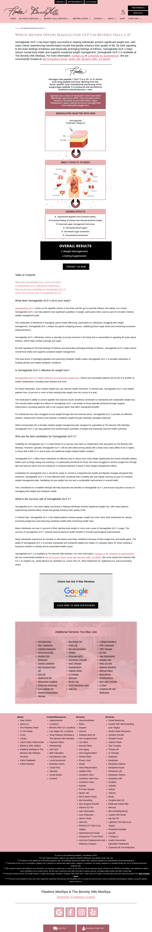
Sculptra (112, 782)
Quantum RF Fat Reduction (121, 847)
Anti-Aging (84, 749)
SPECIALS (138, 13)
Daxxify (111, 833)
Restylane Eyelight (117, 829)
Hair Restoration (107, 656)
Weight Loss (105, 660)
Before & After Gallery (30, 746)
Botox (81, 724)
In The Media (26, 731)
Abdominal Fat (45, 678)
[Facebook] (70, 912)
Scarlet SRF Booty (117, 815)
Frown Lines (85, 760)
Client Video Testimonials (32, 742)
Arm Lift (41, 674)
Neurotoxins (105, 674)
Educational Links (58, 756)
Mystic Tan (74, 681)
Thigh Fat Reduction (47, 685)
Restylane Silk (115, 778)
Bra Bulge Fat (75, 641)
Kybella (82, 786)
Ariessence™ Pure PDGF (91, 836)
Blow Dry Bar (106, 663)
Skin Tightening (45, 645)
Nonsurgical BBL (46, 652)
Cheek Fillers (85, 756)
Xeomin (82, 731)
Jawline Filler (85, 771)
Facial (82, 764)
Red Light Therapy (108, 681)
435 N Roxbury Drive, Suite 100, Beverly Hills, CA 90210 (76, 59)
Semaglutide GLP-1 (25, 308)
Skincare (73, 678)
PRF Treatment (107, 645)
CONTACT (98, 19)
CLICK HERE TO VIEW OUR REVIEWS (76, 605)
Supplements (75, 667)
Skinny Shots (85, 818)
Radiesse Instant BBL (118, 804)
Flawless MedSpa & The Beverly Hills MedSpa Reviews (31, 753)
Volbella (112, 786)
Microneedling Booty (118, 811)
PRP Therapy (106, 649)
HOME (13, 19)
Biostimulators (106, 678)
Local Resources (57, 760)
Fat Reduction (44, 641)
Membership (55, 746)
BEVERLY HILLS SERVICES (55, 19)
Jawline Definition (46, 663)
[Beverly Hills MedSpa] (45, 11)
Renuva (112, 807)
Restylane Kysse (116, 767)
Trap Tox (73, 689)
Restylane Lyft (115, 771)
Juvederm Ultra (86, 775)
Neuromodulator (86, 720)
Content (53, 778)
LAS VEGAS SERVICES (28, 19)
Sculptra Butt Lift (116, 800)
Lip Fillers (83, 742)
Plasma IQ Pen (86, 807)
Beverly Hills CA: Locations (62, 727)
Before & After (80, 19)
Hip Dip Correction (77, 649)
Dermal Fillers (106, 671)
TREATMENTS (138, 8)
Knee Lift (73, 645)
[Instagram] (81, 912)
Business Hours (57, 764)
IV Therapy (113, 753)
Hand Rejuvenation (88, 767)
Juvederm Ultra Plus (88, 778)
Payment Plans (57, 742)
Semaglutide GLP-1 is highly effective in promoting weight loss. (47, 378)
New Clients (25, 720)
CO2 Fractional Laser (79, 685)
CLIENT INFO (133, 19)
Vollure (111, 789)
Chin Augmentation (88, 753)
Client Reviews (27, 764)
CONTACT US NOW (76, 266)
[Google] (59, 912)
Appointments (56, 720)
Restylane (113, 760)
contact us (78, 55)
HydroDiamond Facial (89, 833)
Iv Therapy (74, 674)
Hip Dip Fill (113, 818)
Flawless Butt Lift (87, 735)
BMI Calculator (57, 753)
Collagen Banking (108, 641)
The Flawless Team (29, 727)
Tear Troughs (114, 746)
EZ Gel (103, 652)
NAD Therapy (75, 663)
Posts (22, 735)
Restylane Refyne (116, 775)
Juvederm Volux (86, 782)
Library (23, 738)
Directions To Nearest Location (76, 897)
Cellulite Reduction (47, 649)
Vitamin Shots (75, 671)
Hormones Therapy (78, 660)
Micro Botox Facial (88, 796)
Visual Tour (55, 767)
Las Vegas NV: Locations (61, 731)
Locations (54, 724)
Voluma (112, 793)
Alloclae (41, 696)
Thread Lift (113, 749)
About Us (24, 724)
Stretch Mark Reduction (119, 731)
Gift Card (54, 749)
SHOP (122, 19)
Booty (111, 796)
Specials (54, 771)
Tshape (72, 652)
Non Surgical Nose (88, 738)
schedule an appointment (103, 55)
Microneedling (85, 800)
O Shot (103, 685)
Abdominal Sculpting (47, 681)
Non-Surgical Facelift (89, 804)
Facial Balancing (116, 720)
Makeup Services (108, 667)
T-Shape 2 (113, 836)
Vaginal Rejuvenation (48, 692)
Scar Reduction (86, 815)
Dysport (82, 727)
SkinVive (83, 822)
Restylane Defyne (116, 764)
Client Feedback (28, 760)
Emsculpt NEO (76, 656)
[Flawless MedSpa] (15, 11)
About (111, 19)
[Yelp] (93, 912)
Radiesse (112, 756)
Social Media (56, 775)
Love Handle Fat (46, 689)
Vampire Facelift (116, 735)
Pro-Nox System (87, 789)
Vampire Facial (115, 738)
